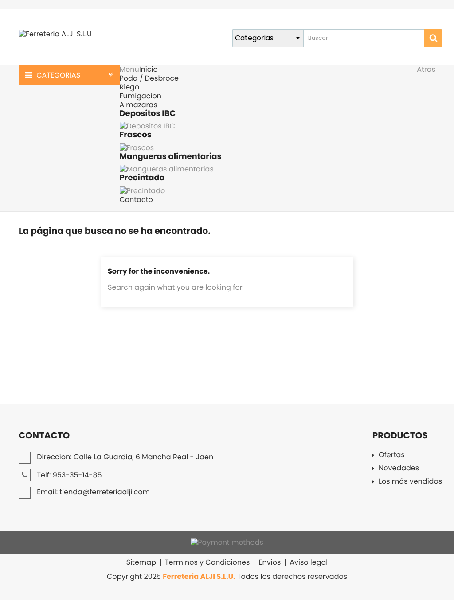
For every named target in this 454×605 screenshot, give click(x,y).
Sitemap (141, 562)
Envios (269, 562)
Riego (130, 87)
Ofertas (392, 455)
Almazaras (138, 105)
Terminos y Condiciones (207, 562)
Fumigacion (140, 96)
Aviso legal (309, 562)
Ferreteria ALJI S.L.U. (199, 576)
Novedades (399, 469)
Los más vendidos (410, 482)
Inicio (148, 69)
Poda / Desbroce (149, 78)
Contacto (136, 199)
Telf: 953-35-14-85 (68, 475)
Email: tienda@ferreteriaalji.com (92, 492)
